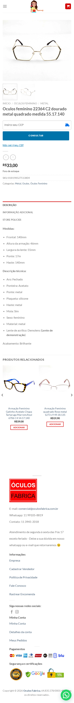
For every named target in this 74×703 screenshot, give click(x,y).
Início (7, 103)
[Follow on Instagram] (17, 612)
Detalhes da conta (20, 632)
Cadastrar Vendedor (21, 569)
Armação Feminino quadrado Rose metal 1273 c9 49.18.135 (55, 411)
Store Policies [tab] (12, 219)
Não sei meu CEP (13, 145)
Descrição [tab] (9, 205)
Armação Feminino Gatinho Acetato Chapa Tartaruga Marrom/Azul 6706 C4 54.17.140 (19, 413)
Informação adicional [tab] (18, 212)
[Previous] (8, 50)
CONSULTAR (35, 135)
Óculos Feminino (25, 103)
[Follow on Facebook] (11, 612)
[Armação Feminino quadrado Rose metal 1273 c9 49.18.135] (55, 385)
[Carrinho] (68, 6)
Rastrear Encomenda (22, 594)
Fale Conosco (17, 585)
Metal (44, 103)
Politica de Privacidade (23, 577)
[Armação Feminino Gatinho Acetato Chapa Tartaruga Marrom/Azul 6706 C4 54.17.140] (19, 385)
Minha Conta (17, 623)
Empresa (14, 560)
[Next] (65, 50)
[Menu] (5, 6)
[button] (66, 695)
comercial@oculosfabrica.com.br (38, 508)
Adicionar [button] (19, 427)
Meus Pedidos (18, 640)
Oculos (25, 183)
